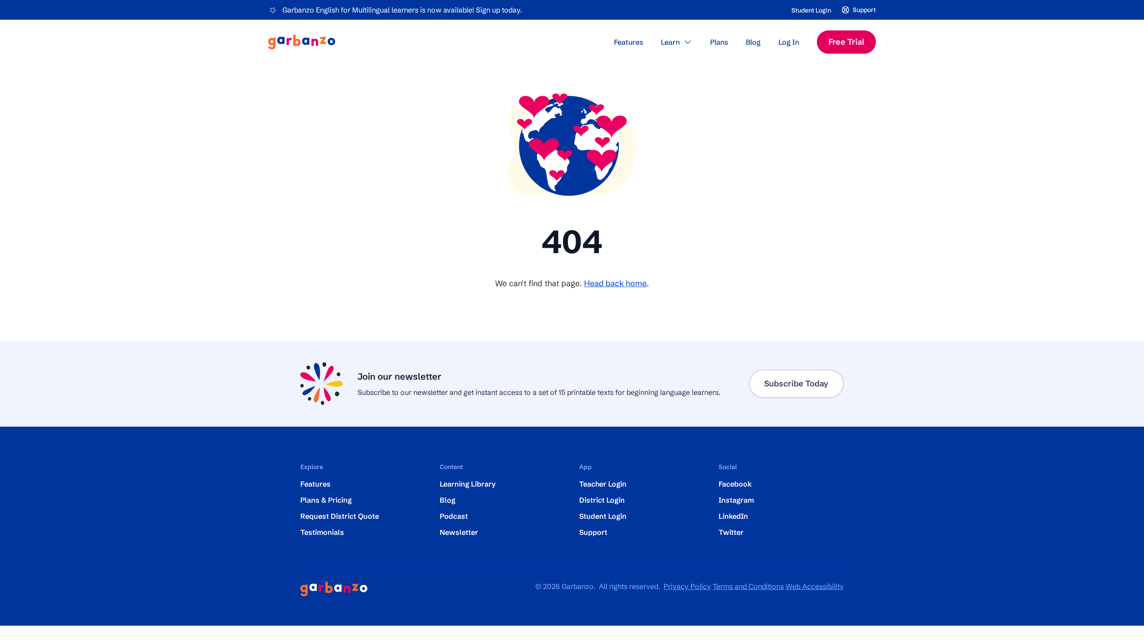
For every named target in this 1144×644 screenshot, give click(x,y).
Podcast (454, 516)
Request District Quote (339, 516)
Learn (670, 42)
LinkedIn (733, 516)
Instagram (736, 500)
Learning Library (468, 483)
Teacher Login (603, 483)
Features (628, 42)
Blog (753, 42)
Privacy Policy (687, 586)
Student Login (811, 10)
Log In (788, 42)
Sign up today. (499, 9)
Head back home (615, 283)
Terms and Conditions (748, 586)
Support (593, 532)
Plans (719, 42)
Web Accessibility (815, 586)
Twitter (731, 532)
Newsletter (459, 532)
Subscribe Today (796, 383)
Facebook (735, 483)
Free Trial (846, 42)
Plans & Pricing (326, 500)
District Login (602, 500)
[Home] (301, 42)
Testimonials (322, 532)
